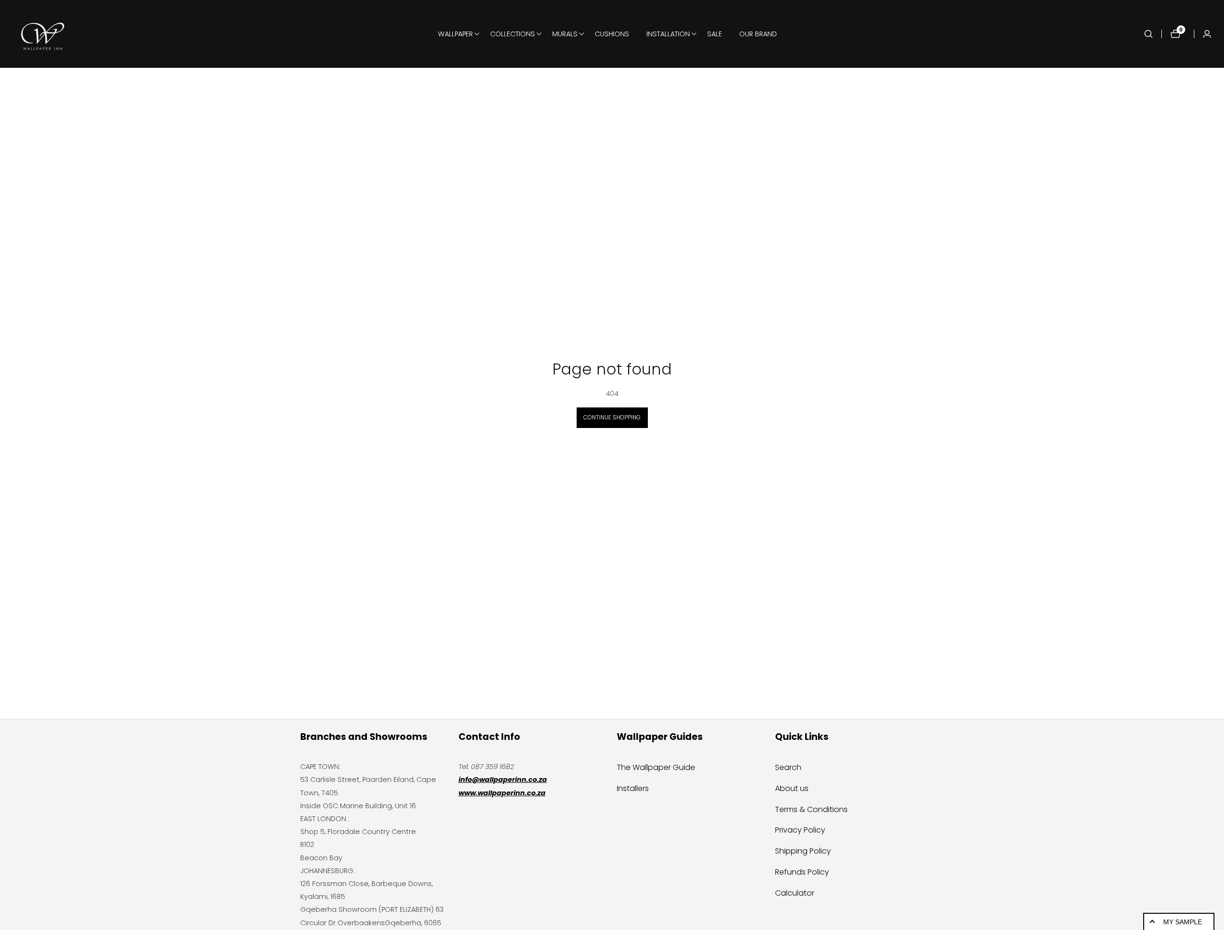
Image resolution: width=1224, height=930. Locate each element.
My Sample (1182, 922)
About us (792, 788)
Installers (633, 788)
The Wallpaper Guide (656, 767)
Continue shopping (612, 417)
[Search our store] (1152, 34)
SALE (714, 34)
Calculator (794, 892)
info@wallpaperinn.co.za (503, 779)
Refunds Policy (802, 871)
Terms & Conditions (811, 809)
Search (788, 767)
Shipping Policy (803, 850)
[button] (455, 34)
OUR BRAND (758, 34)
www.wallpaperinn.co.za (502, 793)
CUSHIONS (612, 34)
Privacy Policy (800, 829)
